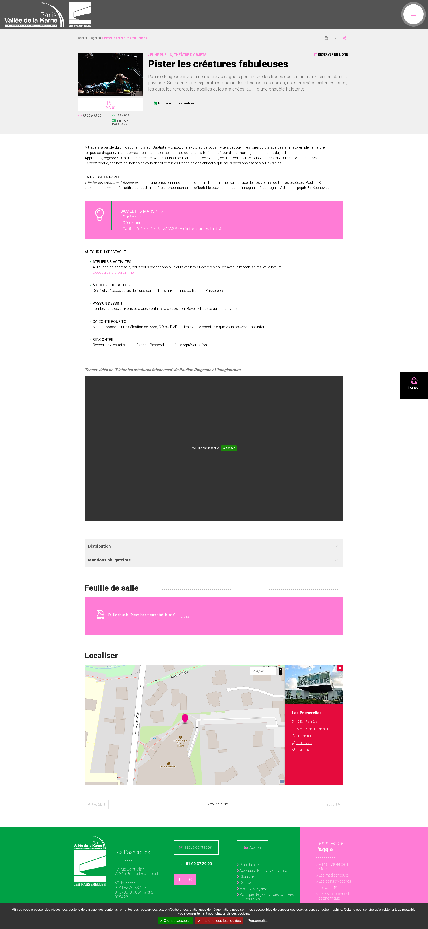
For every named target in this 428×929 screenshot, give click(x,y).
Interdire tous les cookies (221, 921)
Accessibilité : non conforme (263, 870)
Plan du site (249, 864)
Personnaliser (259, 921)
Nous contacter (198, 847)
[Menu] (413, 14)
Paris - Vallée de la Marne (334, 866)
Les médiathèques (334, 875)
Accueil (83, 38)
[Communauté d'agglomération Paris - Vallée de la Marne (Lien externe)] (90, 842)
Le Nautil (326, 887)
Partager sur (344, 38)
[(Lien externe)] (34, 14)
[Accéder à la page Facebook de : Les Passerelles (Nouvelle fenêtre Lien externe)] (179, 879)
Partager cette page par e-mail (335, 38)
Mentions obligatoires (109, 560)
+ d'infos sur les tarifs (200, 228)
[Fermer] (340, 668)
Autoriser (229, 448)
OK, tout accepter (177, 921)
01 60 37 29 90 (196, 863)
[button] (110, 95)
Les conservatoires (335, 881)
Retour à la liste (217, 804)
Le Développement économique (334, 896)
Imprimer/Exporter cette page (326, 38)
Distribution (99, 546)
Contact (246, 882)
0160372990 (304, 743)
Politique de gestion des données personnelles (266, 896)
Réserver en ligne (333, 54)
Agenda (96, 38)
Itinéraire (303, 750)
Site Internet (303, 736)
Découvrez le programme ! (114, 272)
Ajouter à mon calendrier (176, 103)
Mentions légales (253, 888)
